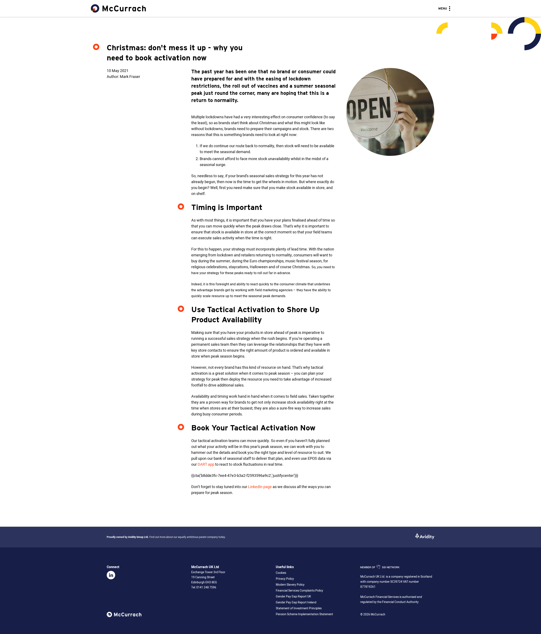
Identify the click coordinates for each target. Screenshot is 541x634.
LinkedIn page (260, 487)
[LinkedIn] (111, 575)
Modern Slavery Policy (290, 584)
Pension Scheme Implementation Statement (304, 614)
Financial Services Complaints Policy (299, 590)
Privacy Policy (285, 579)
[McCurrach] (118, 8)
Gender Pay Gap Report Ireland (296, 602)
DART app (206, 464)
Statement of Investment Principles (299, 608)
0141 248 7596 (206, 587)
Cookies (281, 573)
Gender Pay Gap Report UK (293, 596)
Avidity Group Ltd (138, 537)
